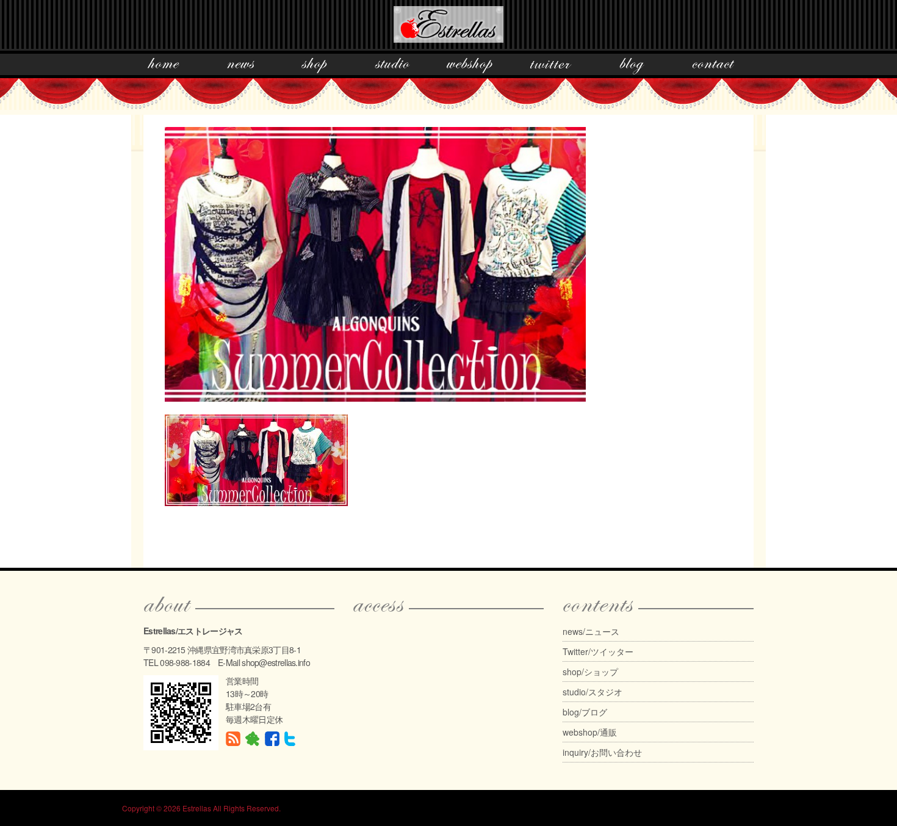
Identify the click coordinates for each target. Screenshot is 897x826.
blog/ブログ (585, 712)
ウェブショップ (469, 66)
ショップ (314, 66)
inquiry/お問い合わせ (602, 752)
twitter (550, 66)
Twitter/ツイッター (598, 651)
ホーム (163, 66)
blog (632, 66)
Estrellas (196, 808)
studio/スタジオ (592, 692)
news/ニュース (591, 631)
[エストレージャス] (448, 22)
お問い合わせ (713, 66)
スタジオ (392, 66)
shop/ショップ (590, 671)
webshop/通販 (590, 732)
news (240, 66)
